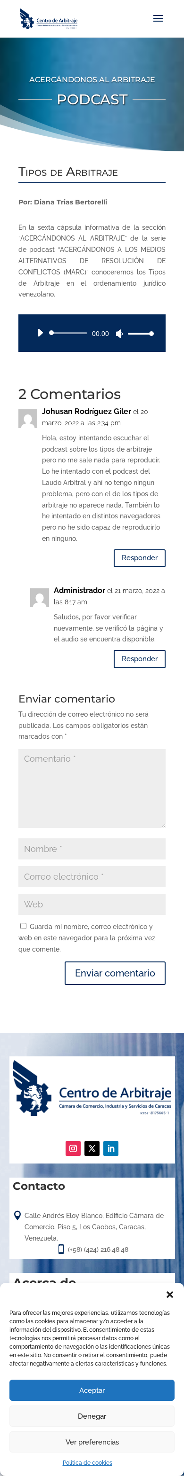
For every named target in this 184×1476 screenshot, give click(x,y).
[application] (92, 333)
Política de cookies (87, 1463)
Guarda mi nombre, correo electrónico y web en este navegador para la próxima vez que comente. (86, 938)
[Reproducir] (40, 332)
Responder (140, 558)
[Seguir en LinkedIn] (110, 1148)
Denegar (92, 1416)
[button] (170, 1294)
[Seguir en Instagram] (73, 1148)
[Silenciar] (119, 333)
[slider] (138, 333)
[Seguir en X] (92, 1148)
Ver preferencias (92, 1442)
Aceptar (92, 1390)
